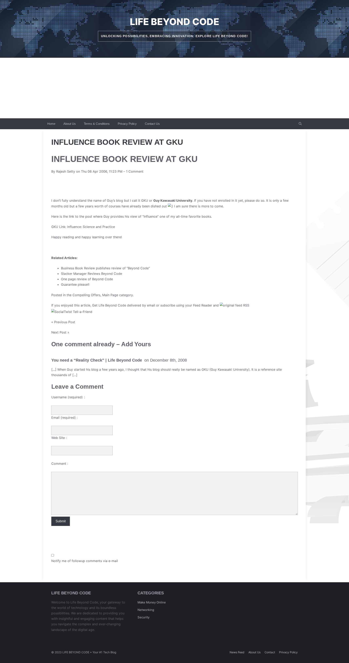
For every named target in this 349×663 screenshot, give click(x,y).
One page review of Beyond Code (87, 279)
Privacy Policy (127, 123)
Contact (270, 652)
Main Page (110, 295)
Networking (146, 610)
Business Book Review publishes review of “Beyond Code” (105, 268)
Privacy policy (288, 652)
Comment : (59, 464)
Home (51, 123)
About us (254, 652)
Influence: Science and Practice (91, 227)
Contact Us (152, 123)
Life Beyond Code (174, 21)
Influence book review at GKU (124, 159)
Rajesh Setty (65, 171)
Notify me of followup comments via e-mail (84, 561)
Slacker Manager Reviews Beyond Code (91, 274)
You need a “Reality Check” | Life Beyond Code (96, 360)
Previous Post (64, 322)
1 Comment (134, 171)
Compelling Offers (86, 295)
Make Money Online (152, 602)
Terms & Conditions (97, 123)
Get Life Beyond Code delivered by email (123, 305)
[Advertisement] (174, 88)
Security (143, 617)
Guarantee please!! (75, 284)
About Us (69, 123)
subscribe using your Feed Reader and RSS (204, 305)
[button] (300, 123)
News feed (237, 652)
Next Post (58, 332)
